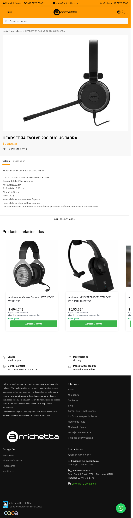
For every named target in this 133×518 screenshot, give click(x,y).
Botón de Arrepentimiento (82, 416)
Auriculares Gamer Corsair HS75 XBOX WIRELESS (31, 299)
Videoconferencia (12, 460)
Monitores (8, 471)
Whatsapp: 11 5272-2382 (115, 3)
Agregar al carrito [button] (33, 323)
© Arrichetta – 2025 (19, 503)
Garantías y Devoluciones (82, 410)
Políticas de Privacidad (80, 437)
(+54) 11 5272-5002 (79, 455)
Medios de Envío (77, 427)
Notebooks (8, 455)
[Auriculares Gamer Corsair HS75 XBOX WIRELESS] (32, 266)
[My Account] (119, 12)
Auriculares (16, 31)
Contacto (73, 400)
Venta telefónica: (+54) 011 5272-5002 (24, 3)
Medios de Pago (76, 421)
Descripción (19, 160)
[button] (124, 12)
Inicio (5, 31)
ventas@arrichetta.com (66, 3)
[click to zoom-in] (66, 83)
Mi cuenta (73, 394)
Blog (70, 405)
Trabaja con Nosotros (79, 432)
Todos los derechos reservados (25, 506)
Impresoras (9, 465)
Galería (6, 160)
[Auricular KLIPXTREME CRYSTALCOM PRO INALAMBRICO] (92, 266)
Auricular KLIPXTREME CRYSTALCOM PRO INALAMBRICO (89, 299)
